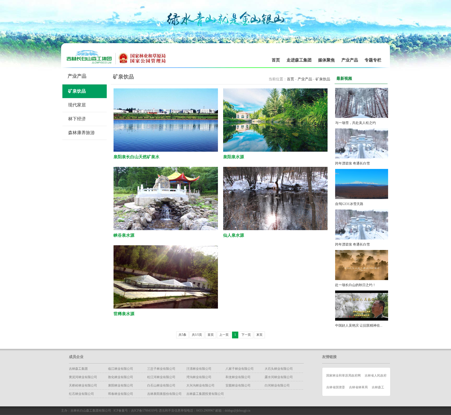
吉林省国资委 (335, 387)
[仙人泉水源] (275, 229)
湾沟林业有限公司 (198, 377)
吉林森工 (378, 387)
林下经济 (77, 118)
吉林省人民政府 (376, 375)
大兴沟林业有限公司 (200, 385)
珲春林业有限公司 (120, 394)
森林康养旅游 (81, 132)
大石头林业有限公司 (279, 369)
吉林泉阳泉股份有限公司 (164, 394)
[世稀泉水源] (166, 307)
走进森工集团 (299, 60)
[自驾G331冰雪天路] (361, 198)
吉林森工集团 (78, 369)
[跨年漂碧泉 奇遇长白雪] (361, 157)
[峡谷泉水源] (166, 229)
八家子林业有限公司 (239, 369)
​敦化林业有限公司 (120, 377)
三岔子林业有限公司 (161, 369)
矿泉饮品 (77, 91)
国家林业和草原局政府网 (343, 375)
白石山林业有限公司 (161, 385)
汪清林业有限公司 (198, 369)
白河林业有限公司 (277, 385)
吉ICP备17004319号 (144, 410)
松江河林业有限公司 (161, 377)
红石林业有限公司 (81, 394)
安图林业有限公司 (238, 385)
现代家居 (77, 105)
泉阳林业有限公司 (120, 385)
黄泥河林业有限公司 (83, 377)
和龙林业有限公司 (238, 377)
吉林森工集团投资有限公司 (205, 394)
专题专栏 (373, 60)
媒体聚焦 (326, 60)
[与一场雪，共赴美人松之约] (361, 117)
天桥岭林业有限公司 (83, 385)
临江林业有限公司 (120, 369)
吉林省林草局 (358, 387)
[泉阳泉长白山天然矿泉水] (166, 150)
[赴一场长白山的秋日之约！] (361, 279)
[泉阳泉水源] (275, 150)
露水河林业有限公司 (279, 377)
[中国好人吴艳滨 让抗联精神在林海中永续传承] (361, 319)
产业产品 (349, 60)
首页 (276, 60)
